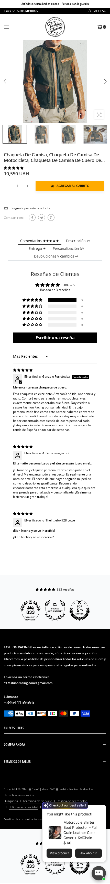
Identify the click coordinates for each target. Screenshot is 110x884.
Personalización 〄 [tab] (68, 248)
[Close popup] (100, 809)
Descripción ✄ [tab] (78, 240)
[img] (22, 370)
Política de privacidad (23, 807)
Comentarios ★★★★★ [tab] (39, 240)
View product (59, 853)
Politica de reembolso (72, 801)
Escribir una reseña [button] (55, 337)
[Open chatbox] (99, 873)
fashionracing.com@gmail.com (30, 683)
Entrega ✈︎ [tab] (37, 248)
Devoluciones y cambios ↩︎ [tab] (56, 256)
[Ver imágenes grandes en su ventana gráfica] (99, 114)
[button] (105, 81)
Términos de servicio (37, 801)
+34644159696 (19, 702)
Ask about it (88, 853)
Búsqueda (11, 801)
